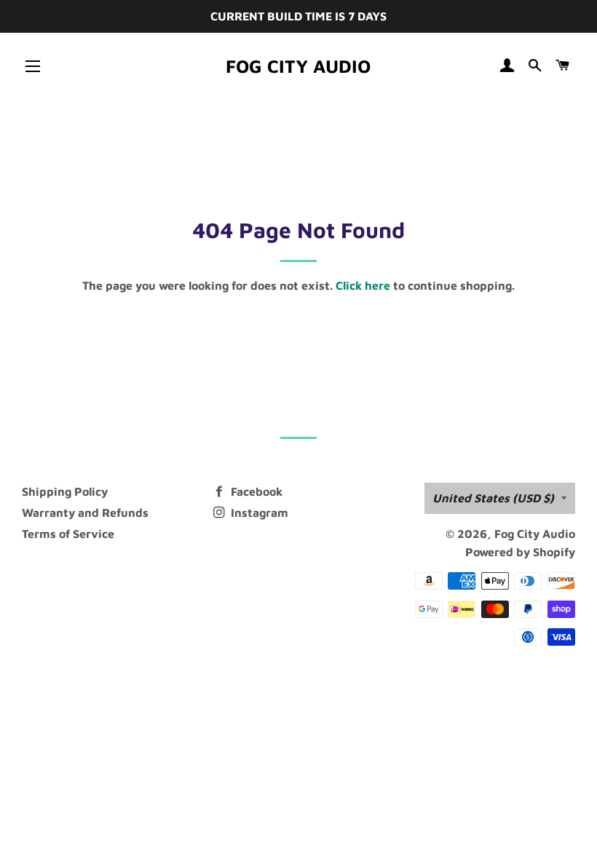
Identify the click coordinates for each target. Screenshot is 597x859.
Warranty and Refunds (85, 512)
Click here (363, 285)
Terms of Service (68, 533)
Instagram (258, 512)
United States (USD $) (493, 497)
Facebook (255, 491)
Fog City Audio (298, 65)
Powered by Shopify (520, 551)
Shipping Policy (65, 491)
